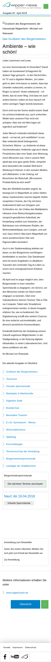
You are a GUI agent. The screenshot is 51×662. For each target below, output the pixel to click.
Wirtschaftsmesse (15, 429)
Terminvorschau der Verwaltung (22, 451)
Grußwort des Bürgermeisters (22, 371)
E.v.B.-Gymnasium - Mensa (20, 422)
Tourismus (11, 379)
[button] (25, 604)
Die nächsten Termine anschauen (25, 483)
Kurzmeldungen (14, 444)
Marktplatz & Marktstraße (19, 393)
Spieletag (11, 437)
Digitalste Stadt (14, 400)
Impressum (18, 647)
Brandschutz (12, 408)
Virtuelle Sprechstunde (18, 386)
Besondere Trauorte (16, 415)
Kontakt (6, 647)
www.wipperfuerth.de (17, 592)
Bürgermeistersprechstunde (20, 458)
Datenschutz (30, 647)
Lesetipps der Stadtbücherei (21, 466)
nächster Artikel (44, 604)
